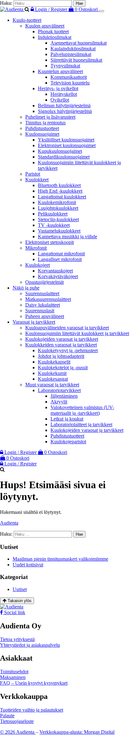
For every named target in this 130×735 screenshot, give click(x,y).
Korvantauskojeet (55, 270)
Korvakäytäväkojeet (58, 276)
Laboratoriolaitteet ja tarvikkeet (81, 424)
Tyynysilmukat (65, 65)
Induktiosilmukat (54, 37)
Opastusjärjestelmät (44, 282)
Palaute (7, 715)
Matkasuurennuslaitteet (48, 299)
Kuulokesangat (53, 379)
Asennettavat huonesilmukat (78, 43)
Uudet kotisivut (28, 564)
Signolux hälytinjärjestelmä (65, 111)
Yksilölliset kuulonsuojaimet (66, 139)
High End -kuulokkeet (60, 191)
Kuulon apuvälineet (44, 25)
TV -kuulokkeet (54, 225)
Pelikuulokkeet (53, 213)
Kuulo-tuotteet (27, 20)
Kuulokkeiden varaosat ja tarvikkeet (61, 344)
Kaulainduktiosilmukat (73, 48)
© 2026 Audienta (18, 732)
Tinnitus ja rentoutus (45, 122)
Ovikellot (59, 100)
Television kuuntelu (70, 82)
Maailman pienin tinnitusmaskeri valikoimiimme (60, 559)
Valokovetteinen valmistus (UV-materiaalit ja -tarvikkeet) (82, 410)
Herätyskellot (63, 94)
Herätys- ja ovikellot (58, 88)
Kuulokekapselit (54, 361)
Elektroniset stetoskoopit (49, 242)
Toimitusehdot (14, 671)
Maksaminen (13, 677)
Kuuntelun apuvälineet (60, 71)
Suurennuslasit (39, 310)
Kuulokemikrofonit (57, 202)
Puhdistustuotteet (42, 128)
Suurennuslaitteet (42, 293)
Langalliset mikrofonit (60, 259)
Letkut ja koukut (66, 418)
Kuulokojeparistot (68, 441)
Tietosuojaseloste (17, 721)
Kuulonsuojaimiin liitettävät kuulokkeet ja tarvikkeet (77, 333)
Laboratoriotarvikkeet (59, 390)
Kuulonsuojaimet (42, 134)
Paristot (32, 174)
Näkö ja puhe (26, 287)
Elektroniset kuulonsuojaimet (67, 145)
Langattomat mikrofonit (61, 253)
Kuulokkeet (37, 179)
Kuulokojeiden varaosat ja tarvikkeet (61, 339)
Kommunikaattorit (68, 77)
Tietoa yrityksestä (17, 639)
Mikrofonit (36, 248)
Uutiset (20, 589)
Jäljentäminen (64, 396)
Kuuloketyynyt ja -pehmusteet (68, 350)
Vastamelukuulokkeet (59, 231)
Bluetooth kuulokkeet (59, 185)
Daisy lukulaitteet (42, 305)
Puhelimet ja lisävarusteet (50, 117)
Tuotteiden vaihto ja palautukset (31, 710)
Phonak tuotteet (53, 31)
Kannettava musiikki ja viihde (67, 236)
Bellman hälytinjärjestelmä (64, 105)
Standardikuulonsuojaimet (64, 156)
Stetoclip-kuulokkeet (58, 219)
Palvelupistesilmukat (70, 54)
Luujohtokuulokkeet (58, 208)
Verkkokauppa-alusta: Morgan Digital (77, 732)
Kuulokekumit (52, 373)
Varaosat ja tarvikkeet (34, 322)
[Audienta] (12, 9)
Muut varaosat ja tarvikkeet (52, 384)
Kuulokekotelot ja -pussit (63, 367)
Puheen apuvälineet (44, 316)
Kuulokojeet (37, 265)
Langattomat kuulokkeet (62, 196)
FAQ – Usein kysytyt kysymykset (34, 683)
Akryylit (58, 401)
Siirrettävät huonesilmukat (76, 60)
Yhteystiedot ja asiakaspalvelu (30, 645)
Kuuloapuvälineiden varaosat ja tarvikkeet (67, 327)
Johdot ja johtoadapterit (61, 356)
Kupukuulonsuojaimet (60, 151)
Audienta (9, 523)
